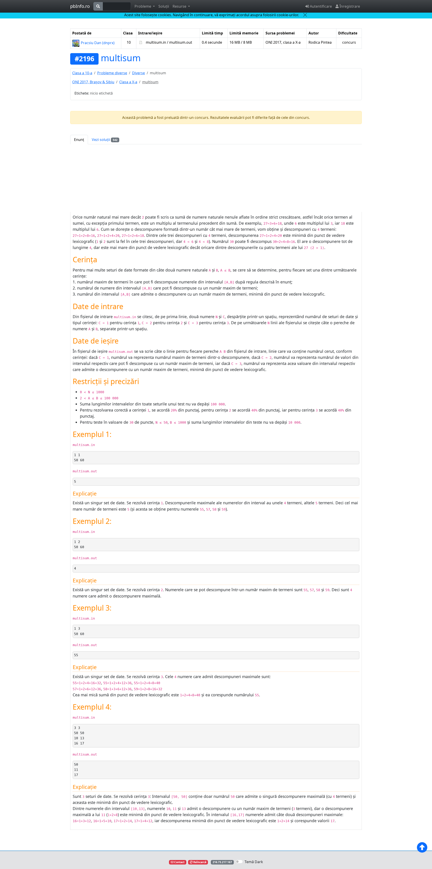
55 (76, 655)
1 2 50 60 (79, 544)
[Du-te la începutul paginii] (422, 847)
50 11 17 (76, 770)
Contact (178, 862)
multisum (121, 58)
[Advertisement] (216, 178)
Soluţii (163, 6)
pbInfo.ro (80, 6)
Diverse (138, 72)
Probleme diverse (112, 72)
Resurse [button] (180, 6)
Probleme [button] (143, 6)
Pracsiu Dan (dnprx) (97, 42)
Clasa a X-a (128, 81)
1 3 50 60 (79, 631)
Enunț (79, 139)
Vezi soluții (104, 139)
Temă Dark (254, 861)
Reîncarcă (199, 862)
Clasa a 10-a (82, 72)
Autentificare (320, 6)
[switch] (239, 861)
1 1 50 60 (79, 457)
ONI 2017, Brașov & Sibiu (93, 81)
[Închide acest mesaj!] (305, 15)
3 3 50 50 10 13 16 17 (79, 735)
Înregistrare (349, 6)
